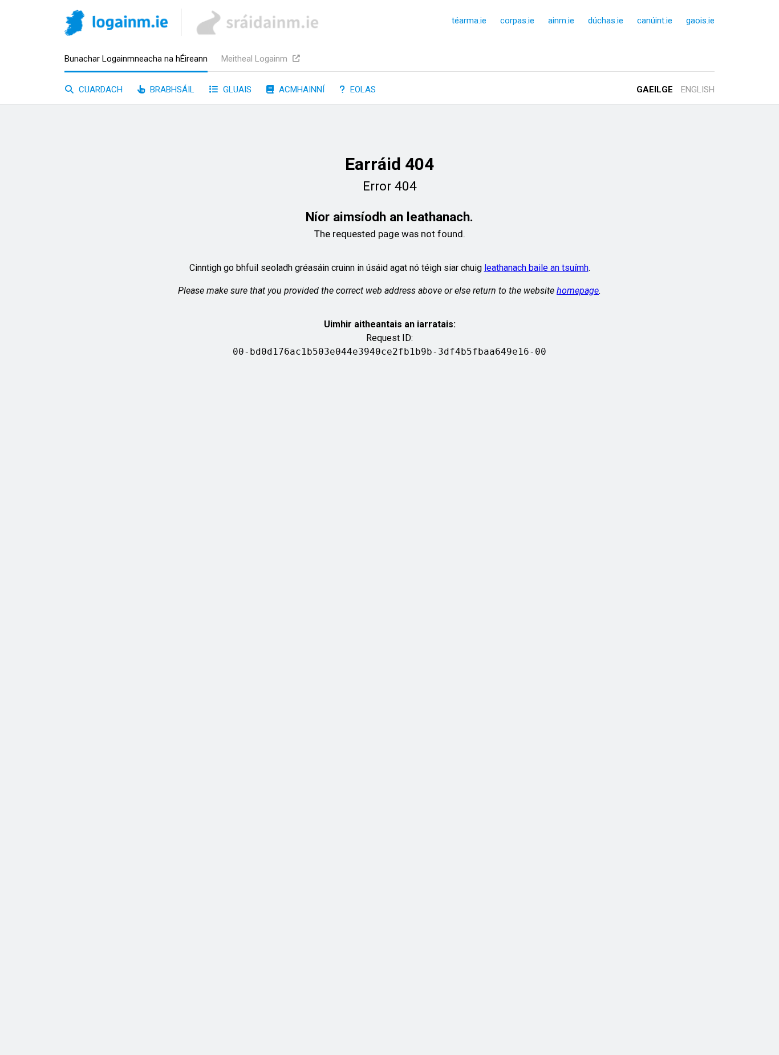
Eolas (362, 89)
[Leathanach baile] (116, 25)
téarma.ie (469, 20)
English (698, 89)
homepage (578, 290)
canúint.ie (654, 20)
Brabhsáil (171, 89)
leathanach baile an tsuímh (536, 267)
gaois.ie (700, 20)
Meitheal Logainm (255, 59)
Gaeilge (654, 89)
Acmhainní (300, 89)
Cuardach (99, 89)
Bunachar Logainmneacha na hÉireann (136, 59)
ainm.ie (561, 20)
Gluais (236, 89)
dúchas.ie (605, 20)
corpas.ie (517, 20)
